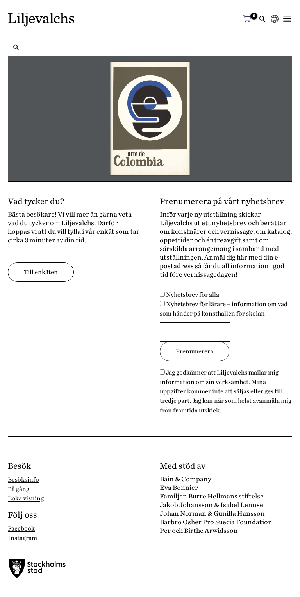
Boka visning (26, 498)
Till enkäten (41, 272)
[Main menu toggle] (287, 19)
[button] (262, 19)
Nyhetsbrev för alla (192, 294)
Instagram (22, 537)
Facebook (21, 528)
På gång (18, 489)
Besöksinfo (23, 479)
